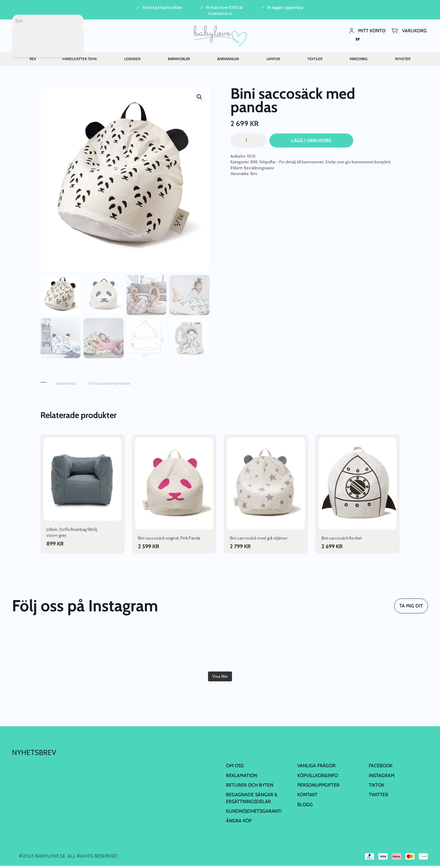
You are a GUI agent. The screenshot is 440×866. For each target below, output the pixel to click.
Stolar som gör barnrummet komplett (358, 161)
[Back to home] (220, 35)
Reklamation (241, 775)
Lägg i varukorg (311, 140)
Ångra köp (239, 821)
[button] (199, 97)
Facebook (380, 765)
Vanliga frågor (316, 765)
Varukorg (414, 30)
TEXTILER (314, 59)
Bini (254, 173)
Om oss (235, 765)
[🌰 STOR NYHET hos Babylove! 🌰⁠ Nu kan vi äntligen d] (324, 647)
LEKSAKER (132, 59)
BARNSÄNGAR (228, 59)
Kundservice (220, 13)
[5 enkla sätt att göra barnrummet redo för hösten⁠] (254, 647)
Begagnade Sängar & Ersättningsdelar (251, 798)
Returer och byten (249, 785)
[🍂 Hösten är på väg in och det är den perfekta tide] (185, 647)
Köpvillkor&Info (317, 775)
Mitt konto (372, 30)
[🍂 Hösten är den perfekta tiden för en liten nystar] (115, 647)
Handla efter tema (79, 59)
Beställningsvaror (259, 167)
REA (33, 59)
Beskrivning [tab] (65, 384)
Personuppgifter (318, 785)
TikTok (376, 785)
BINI (254, 161)
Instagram (382, 775)
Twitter (378, 794)
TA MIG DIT (411, 606)
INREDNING (359, 59)
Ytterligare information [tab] (109, 384)
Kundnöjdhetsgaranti (254, 811)
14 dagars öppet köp (285, 7)
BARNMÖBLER (179, 59)
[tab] (43, 380)
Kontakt (307, 794)
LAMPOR (273, 59)
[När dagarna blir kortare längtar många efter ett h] (45, 647)
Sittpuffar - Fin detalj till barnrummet (291, 161)
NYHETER (402, 59)
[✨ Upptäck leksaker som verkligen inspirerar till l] (394, 647)
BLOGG (305, 804)
